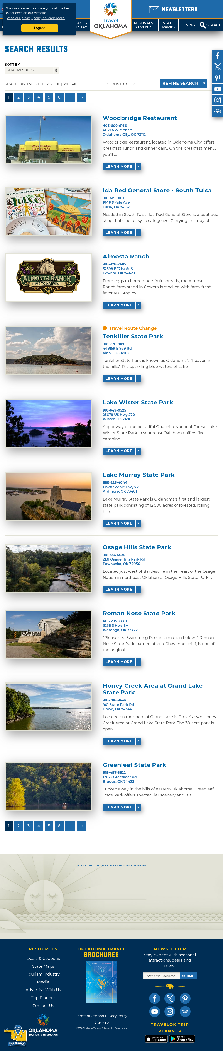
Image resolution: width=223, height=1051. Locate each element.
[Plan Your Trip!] (15, 1036)
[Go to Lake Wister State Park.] (48, 423)
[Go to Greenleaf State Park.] (48, 786)
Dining (188, 25)
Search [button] (214, 25)
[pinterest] (217, 77)
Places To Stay (79, 25)
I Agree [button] (39, 28)
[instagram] (217, 100)
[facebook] (217, 55)
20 (66, 84)
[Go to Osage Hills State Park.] (48, 568)
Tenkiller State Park (133, 336)
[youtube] (217, 89)
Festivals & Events (143, 25)
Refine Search (180, 83)
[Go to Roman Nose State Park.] (48, 634)
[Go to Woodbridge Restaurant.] (48, 139)
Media (43, 982)
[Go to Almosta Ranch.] (48, 277)
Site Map (102, 1022)
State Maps (43, 966)
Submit (188, 976)
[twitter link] (169, 998)
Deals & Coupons (43, 958)
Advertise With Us (43, 990)
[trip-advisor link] (185, 1011)
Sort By (12, 64)
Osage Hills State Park (137, 547)
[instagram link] (169, 1011)
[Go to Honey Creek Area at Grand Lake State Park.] (48, 706)
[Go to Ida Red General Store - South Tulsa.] (48, 211)
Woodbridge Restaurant (140, 118)
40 (74, 84)
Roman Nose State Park (139, 613)
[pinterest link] (185, 998)
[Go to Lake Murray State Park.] (48, 496)
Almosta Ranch (126, 256)
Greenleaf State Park (134, 765)
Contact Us (43, 1005)
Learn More (119, 166)
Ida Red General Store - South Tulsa (157, 190)
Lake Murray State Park (139, 475)
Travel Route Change (133, 328)
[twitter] (217, 66)
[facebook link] (154, 998)
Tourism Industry (43, 974)
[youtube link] (154, 1011)
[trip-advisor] (217, 111)
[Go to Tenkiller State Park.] (48, 350)
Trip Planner (43, 997)
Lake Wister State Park (138, 402)
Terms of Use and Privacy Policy (101, 1016)
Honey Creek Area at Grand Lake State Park (153, 689)
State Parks (168, 25)
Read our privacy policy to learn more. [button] (36, 18)
